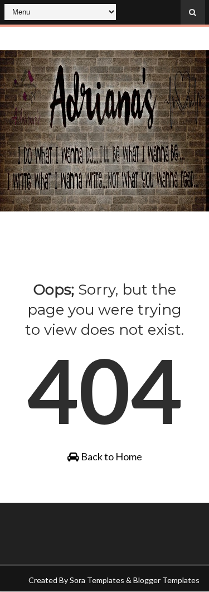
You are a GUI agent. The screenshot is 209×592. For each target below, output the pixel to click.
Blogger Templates (166, 580)
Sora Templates (97, 580)
